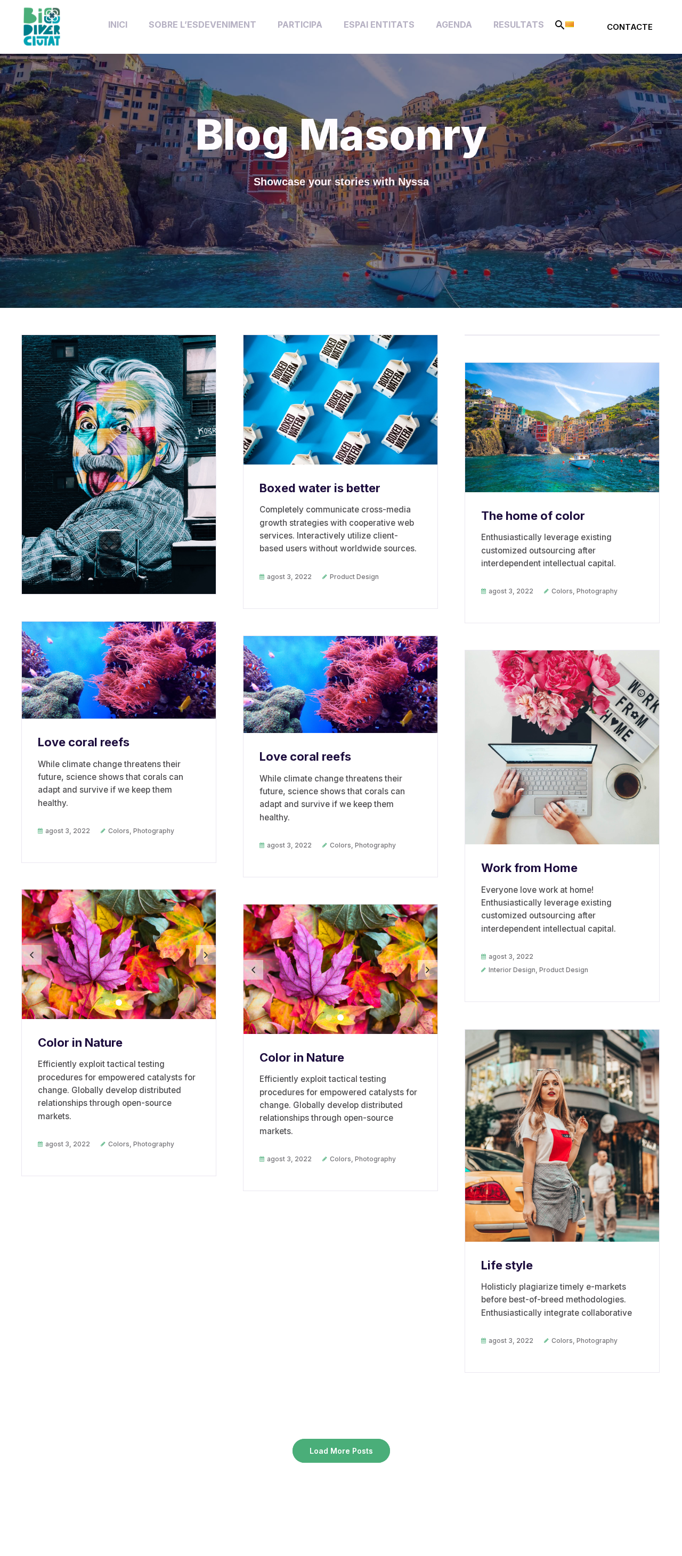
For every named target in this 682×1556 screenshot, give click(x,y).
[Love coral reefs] (119, 670)
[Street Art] (119, 464)
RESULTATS (518, 24)
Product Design (354, 577)
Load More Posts (341, 1450)
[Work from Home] (562, 747)
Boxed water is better (319, 488)
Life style (507, 1265)
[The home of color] (562, 427)
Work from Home (529, 868)
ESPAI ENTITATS (379, 24)
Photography (597, 591)
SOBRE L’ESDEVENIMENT (202, 24)
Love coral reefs (83, 742)
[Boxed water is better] (340, 400)
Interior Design (512, 970)
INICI (117, 24)
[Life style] (562, 1136)
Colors (562, 591)
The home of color (533, 516)
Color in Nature (80, 1042)
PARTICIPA (300, 24)
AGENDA (454, 24)
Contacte (630, 27)
